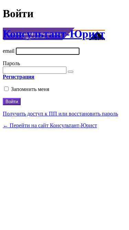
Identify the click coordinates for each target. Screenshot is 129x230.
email (8, 51)
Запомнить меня (30, 89)
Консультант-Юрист (54, 34)
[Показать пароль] (70, 72)
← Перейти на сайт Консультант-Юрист (50, 125)
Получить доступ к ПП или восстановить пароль (60, 114)
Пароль (11, 63)
